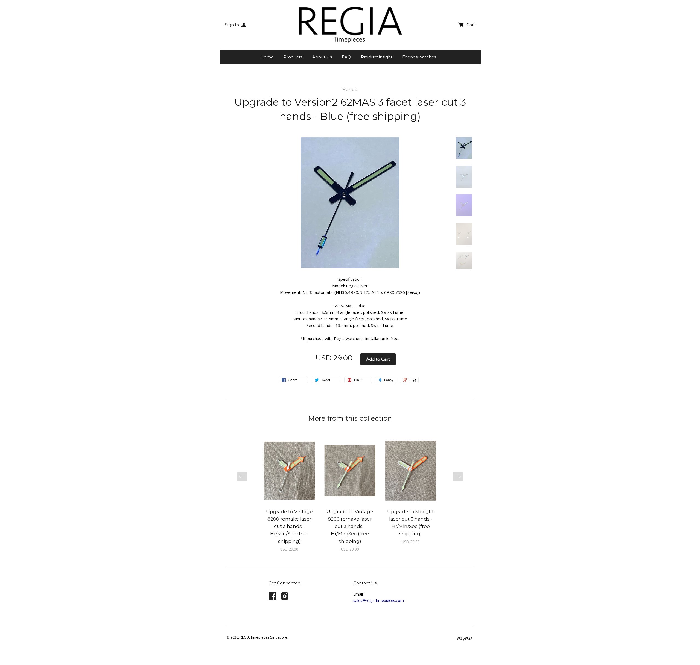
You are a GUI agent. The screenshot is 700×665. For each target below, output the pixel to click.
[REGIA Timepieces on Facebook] (273, 598)
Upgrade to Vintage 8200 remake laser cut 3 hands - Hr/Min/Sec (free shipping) (289, 526)
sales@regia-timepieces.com (378, 600)
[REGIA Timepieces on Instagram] (285, 598)
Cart (470, 24)
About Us (322, 57)
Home (267, 57)
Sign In (232, 24)
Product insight (376, 57)
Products (293, 57)
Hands (350, 89)
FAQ (346, 57)
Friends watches (419, 57)
